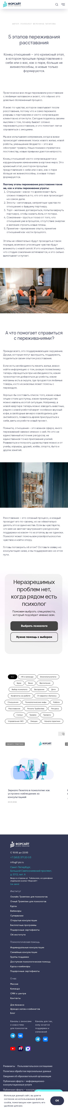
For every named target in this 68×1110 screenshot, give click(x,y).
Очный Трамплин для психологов (28, 901)
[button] (56, 4)
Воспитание (45, 683)
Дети (53, 689)
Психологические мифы (35, 702)
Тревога (47, 715)
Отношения (13, 702)
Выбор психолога (19, 689)
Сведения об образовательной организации (27, 1076)
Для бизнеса (17, 1005)
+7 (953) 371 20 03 (20, 857)
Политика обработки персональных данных (27, 1071)
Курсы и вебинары (20, 966)
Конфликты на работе (20, 696)
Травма (32, 715)
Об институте (18, 934)
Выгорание (39, 689)
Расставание (14, 708)
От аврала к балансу (46, 696)
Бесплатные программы (23, 925)
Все (12, 677)
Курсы (13, 906)
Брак (19, 683)
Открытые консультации (23, 920)
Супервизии (16, 915)
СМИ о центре (18, 993)
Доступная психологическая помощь (30, 961)
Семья (20, 715)
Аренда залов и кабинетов (25, 1009)
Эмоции (33, 721)
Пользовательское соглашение (34, 1066)
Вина (30, 683)
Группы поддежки (19, 957)
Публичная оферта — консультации (22, 1089)
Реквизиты (9, 1066)
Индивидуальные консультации (27, 947)
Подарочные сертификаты (25, 930)
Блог (12, 1013)
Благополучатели (48, 677)
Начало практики (52, 721)
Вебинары (15, 911)
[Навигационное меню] (63, 4)
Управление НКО (16, 721)
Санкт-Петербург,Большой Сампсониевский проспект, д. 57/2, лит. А (31, 870)
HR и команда (27, 677)
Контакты (15, 998)
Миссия (14, 984)
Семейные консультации (23, 952)
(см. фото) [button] (14, 884)
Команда (15, 988)
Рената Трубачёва (35, 708)
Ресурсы (55, 708)
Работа (56, 702)
